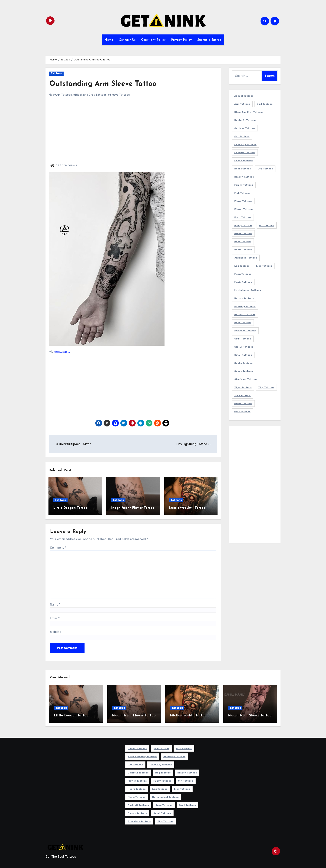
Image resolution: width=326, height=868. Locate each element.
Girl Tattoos (266, 225)
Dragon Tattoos (244, 176)
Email (55, 618)
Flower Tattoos (243, 209)
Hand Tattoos (242, 241)
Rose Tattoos (242, 322)
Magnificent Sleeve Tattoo (249, 715)
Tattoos (56, 73)
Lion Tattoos (264, 266)
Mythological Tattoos (247, 290)
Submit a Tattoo (209, 39)
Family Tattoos (243, 185)
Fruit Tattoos (242, 217)
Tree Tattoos (242, 395)
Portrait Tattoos (244, 314)
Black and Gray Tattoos (248, 112)
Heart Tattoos (243, 249)
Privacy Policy (181, 39)
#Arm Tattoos (62, 94)
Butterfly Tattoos (245, 120)
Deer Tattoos (242, 168)
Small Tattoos (243, 355)
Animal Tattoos (244, 96)
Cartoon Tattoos (244, 128)
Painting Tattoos (245, 306)
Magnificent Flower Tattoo (133, 508)
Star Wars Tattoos (245, 379)
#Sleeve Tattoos (119, 94)
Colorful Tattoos (244, 152)
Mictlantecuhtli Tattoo (187, 508)
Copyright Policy (153, 39)
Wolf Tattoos (242, 411)
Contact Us (127, 39)
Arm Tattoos (242, 104)
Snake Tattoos (243, 363)
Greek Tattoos (243, 233)
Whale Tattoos (243, 403)
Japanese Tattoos (245, 257)
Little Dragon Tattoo (70, 508)
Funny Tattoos (243, 225)
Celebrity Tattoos (245, 144)
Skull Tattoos (242, 338)
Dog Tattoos (265, 168)
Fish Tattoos (242, 193)
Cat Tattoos (242, 136)
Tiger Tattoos (243, 387)
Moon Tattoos (242, 274)
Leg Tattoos (242, 266)
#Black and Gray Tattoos (90, 94)
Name (55, 604)
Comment (58, 547)
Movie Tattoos (243, 282)
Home (109, 39)
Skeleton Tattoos (245, 330)
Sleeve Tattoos (243, 347)
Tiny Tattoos (266, 387)
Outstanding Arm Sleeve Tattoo (102, 84)
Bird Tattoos (265, 104)
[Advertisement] (134, 133)
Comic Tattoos (243, 160)
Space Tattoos (243, 371)
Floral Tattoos (243, 201)
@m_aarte (62, 351)
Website (55, 632)
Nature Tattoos (244, 298)
